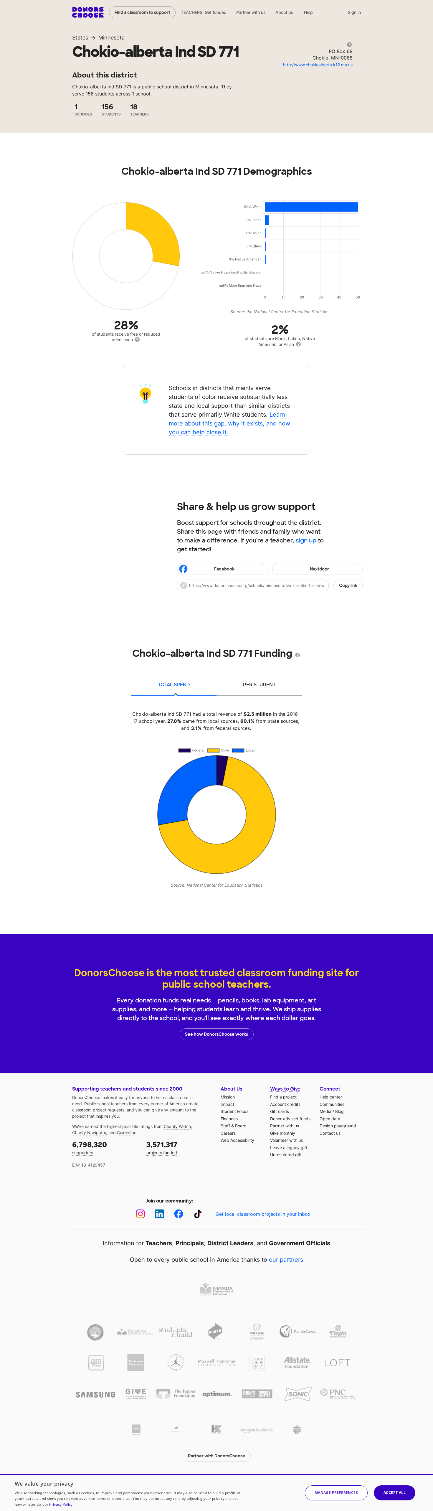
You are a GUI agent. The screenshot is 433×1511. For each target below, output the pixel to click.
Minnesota (111, 37)
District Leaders (230, 1243)
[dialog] (216, 1492)
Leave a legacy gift (288, 1147)
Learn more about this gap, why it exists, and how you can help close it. (229, 423)
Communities (332, 1104)
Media (325, 1111)
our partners (286, 1259)
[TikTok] (197, 1213)
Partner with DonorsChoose (216, 1456)
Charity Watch (177, 1126)
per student (259, 685)
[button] (270, 585)
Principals (190, 1243)
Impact (227, 1104)
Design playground (338, 1125)
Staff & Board (234, 1125)
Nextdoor (319, 569)
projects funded (161, 1147)
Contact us (330, 1133)
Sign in (354, 12)
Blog (339, 1111)
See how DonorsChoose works (216, 1034)
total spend (174, 685)
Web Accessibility (237, 1140)
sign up (306, 540)
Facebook (224, 569)
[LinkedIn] (159, 1213)
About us (284, 12)
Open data (330, 1118)
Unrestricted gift (286, 1154)
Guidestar (126, 1132)
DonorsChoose (88, 12)
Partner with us (251, 12)
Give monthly (282, 1133)
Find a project (283, 1096)
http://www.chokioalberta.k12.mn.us (318, 64)
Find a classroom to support (142, 12)
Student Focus (234, 1111)
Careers (228, 1133)
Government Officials (299, 1243)
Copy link (348, 585)
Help (308, 12)
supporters (89, 1147)
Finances (229, 1118)
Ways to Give (285, 1089)
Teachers (159, 1243)
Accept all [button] (395, 1492)
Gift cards (279, 1111)
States (80, 37)
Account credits (285, 1104)
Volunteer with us (286, 1140)
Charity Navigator (89, 1132)
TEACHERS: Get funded (204, 12)
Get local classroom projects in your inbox (263, 1214)
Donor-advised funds (290, 1118)
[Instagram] (140, 1213)
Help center (331, 1096)
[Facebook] (178, 1213)
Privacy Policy (60, 1504)
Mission (228, 1096)
